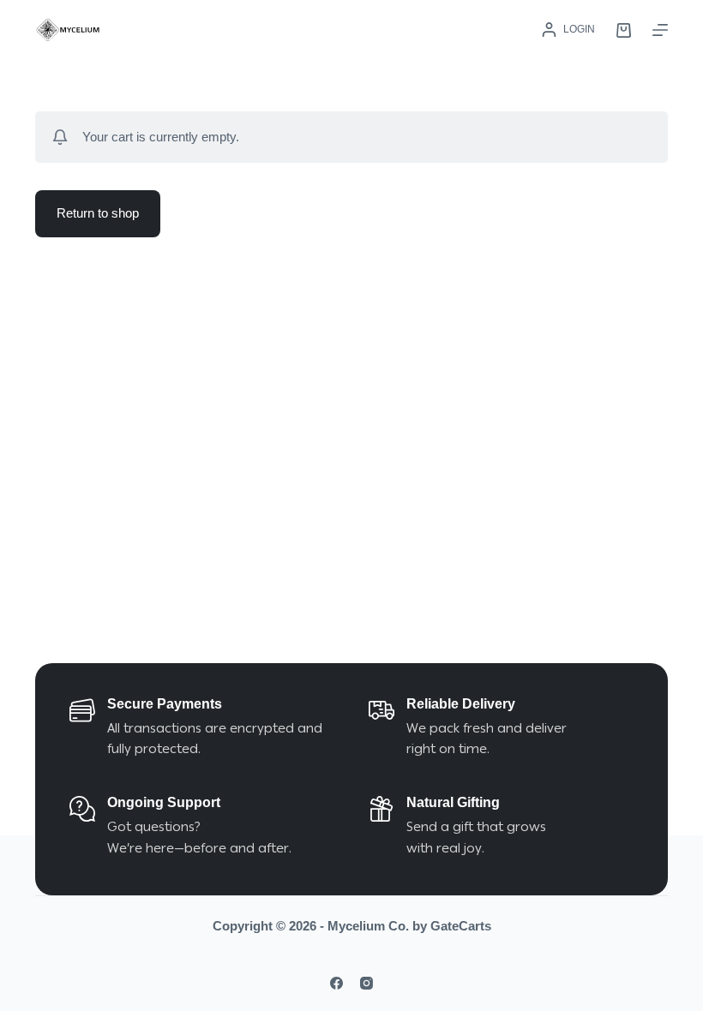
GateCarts (460, 925)
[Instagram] (366, 983)
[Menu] (660, 30)
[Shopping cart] (623, 30)
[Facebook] (336, 983)
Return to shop (98, 213)
